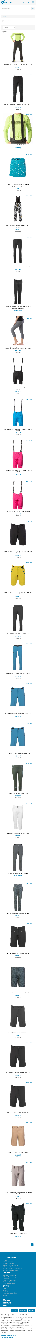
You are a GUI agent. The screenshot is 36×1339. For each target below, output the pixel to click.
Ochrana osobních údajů (10, 1293)
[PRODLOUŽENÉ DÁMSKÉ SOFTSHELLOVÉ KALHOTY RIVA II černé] (18, 290)
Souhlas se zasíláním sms (10, 1270)
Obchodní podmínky (9, 1292)
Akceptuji (14, 1310)
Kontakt (5, 1290)
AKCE (5, 31)
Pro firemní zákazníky (9, 1282)
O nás (4, 1288)
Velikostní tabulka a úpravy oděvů (13, 1277)
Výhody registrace (8, 1262)
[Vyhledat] (33, 8)
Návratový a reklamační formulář (12, 1268)
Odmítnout (23, 1310)
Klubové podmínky (8, 1263)
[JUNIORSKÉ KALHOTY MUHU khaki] (18, 856)
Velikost (10, 20)
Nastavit (31, 1310)
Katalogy (5, 1297)
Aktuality (5, 1295)
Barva (4, 20)
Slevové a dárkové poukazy (11, 1265)
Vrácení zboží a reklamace (10, 1267)
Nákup (5, 1260)
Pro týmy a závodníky (9, 1280)
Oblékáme (6, 1278)
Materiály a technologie (10, 1275)
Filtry (4, 16)
